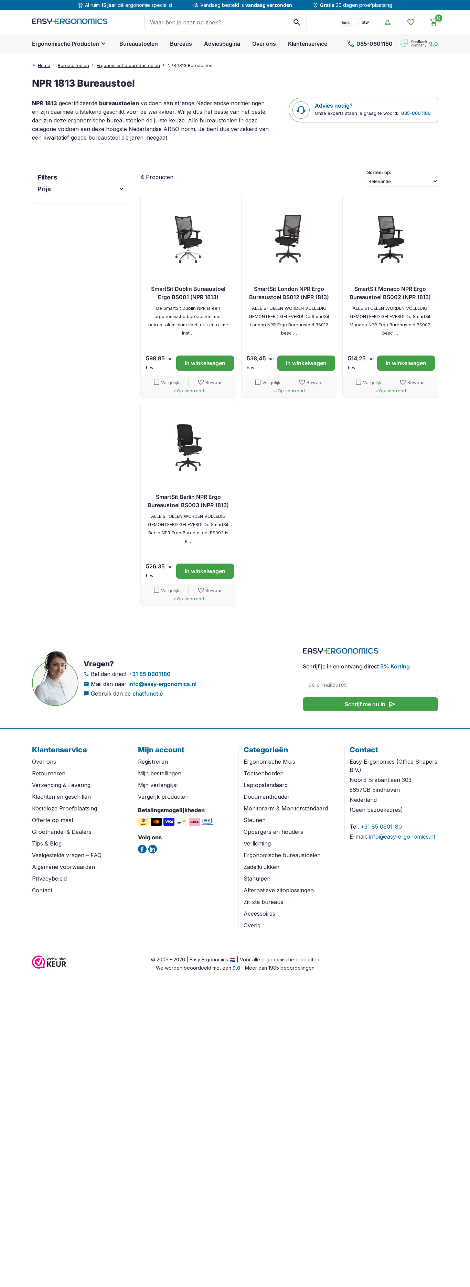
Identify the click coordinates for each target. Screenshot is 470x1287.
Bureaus (181, 43)
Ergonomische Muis (269, 761)
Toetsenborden (264, 773)
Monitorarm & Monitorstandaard (286, 808)
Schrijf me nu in (370, 704)
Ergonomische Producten (65, 43)
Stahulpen (257, 878)
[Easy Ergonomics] (70, 22)
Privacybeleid (49, 878)
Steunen (255, 820)
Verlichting (257, 843)
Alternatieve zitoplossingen (279, 890)
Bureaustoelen (138, 43)
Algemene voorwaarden (63, 866)
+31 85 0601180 (149, 673)
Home (44, 65)
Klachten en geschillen (61, 796)
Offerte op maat (52, 820)
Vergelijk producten (163, 796)
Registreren (153, 761)
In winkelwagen (205, 363)
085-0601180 (369, 43)
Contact (42, 890)
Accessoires (259, 913)
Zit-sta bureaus (263, 901)
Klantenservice (307, 43)
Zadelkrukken (261, 866)
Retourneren (48, 773)
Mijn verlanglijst (158, 785)
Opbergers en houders (273, 831)
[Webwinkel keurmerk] (49, 966)
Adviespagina (222, 43)
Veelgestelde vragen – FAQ (67, 855)
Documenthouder (267, 796)
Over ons (264, 43)
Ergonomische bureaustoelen (128, 65)
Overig (252, 925)
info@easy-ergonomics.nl (162, 683)
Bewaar (209, 382)
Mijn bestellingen (159, 773)
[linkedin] (152, 849)
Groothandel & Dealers (62, 831)
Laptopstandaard (266, 785)
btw (365, 22)
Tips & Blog (47, 843)
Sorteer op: (379, 172)
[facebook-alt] (142, 849)
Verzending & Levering (61, 785)
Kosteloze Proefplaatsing (64, 808)
